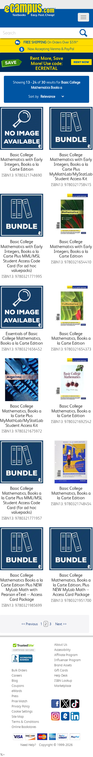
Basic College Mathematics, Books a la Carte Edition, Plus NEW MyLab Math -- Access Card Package (71, 585)
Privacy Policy (21, 706)
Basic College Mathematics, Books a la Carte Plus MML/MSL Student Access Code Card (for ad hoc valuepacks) (21, 500)
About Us (60, 645)
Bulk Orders (19, 670)
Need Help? (28, 745)
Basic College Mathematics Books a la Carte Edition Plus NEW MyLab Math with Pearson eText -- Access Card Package (21, 587)
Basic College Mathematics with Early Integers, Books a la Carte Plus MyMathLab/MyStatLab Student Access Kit (70, 166)
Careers (17, 675)
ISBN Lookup (63, 680)
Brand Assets (63, 665)
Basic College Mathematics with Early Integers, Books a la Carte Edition (22, 162)
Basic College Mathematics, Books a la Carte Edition (71, 338)
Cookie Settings (22, 711)
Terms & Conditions (25, 722)
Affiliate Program (66, 655)
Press (15, 696)
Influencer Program (67, 660)
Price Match (19, 701)
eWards (17, 691)
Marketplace (62, 686)
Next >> (61, 624)
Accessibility (62, 650)
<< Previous (29, 624)
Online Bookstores (24, 727)
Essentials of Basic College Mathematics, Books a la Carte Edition (22, 338)
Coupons (18, 686)
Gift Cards (61, 670)
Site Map (18, 716)
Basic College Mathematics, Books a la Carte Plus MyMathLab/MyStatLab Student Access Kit (21, 415)
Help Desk (60, 675)
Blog (15, 680)
